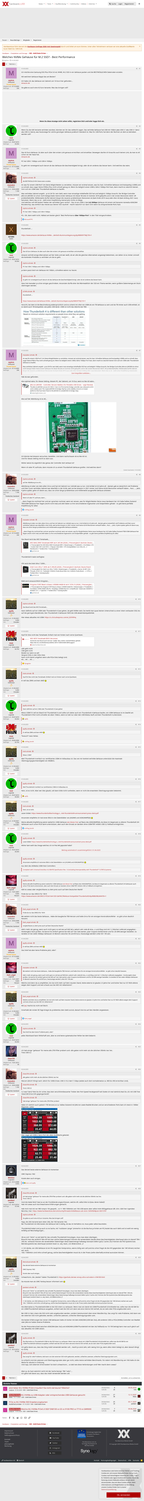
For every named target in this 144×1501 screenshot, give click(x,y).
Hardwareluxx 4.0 (9, 1460)
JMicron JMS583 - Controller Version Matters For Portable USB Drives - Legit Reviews (61, 385)
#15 (139, 747)
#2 (140, 126)
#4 (140, 173)
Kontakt (7, 1439)
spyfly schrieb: (27, 705)
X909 (134, 1411)
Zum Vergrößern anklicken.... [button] (81, 373)
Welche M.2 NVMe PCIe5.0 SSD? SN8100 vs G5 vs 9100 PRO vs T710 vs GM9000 (56, 1409)
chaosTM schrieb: (28, 1074)
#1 (140, 69)
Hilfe (129, 1460)
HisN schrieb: (27, 673)
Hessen (16, 896)
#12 (139, 669)
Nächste (12, 64)
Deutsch (21, 1460)
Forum (4, 40)
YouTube (55, 1438)
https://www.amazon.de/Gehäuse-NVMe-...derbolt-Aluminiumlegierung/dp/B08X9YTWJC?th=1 (56, 235)
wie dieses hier (72, 822)
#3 (140, 149)
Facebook (55, 1433)
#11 (139, 631)
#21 (139, 939)
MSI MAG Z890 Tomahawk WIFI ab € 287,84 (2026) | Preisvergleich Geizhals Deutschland (63, 543)
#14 (139, 724)
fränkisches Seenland (12, 195)
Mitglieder (26, 40)
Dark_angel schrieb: (29, 909)
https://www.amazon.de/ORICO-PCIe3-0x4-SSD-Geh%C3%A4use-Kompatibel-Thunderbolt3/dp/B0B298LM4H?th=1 (63, 896)
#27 (139, 1166)
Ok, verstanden (123, 1495)
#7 (140, 350)
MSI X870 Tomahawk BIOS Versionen (44, 638)
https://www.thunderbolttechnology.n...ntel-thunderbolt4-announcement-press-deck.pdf (65, 813)
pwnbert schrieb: (28, 1287)
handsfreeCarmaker (15, 1404)
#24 (139, 1024)
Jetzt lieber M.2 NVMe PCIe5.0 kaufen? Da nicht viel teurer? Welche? (39, 1388)
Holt (135, 1390)
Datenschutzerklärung (108, 1489)
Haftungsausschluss (12, 1435)
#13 (139, 701)
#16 (139, 779)
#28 (139, 1189)
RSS (53, 1453)
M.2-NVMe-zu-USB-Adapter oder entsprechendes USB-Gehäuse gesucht (53, 1395)
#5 (140, 225)
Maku (10, 1397)
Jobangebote (9, 1444)
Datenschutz (9, 1433)
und (31, 1183)
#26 (139, 1069)
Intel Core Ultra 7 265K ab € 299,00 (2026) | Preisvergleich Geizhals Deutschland (60, 567)
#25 (139, 1047)
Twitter (55, 1443)
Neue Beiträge (15, 40)
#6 (140, 243)
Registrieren (37, 40)
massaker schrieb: (29, 355)
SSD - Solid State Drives (30, 1390)
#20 (139, 905)
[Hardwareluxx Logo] (13, 4)
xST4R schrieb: (27, 291)
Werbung (7, 1446)
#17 (139, 802)
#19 (139, 876)
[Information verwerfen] (139, 46)
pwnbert (133, 1404)
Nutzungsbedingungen (108, 1460)
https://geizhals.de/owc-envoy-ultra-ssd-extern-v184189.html (82, 1277)
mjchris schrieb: (28, 178)
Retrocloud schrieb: (29, 1262)
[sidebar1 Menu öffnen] (139, 4)
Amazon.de (25, 83)
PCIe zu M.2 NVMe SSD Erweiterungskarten (28, 1402)
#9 (140, 515)
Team (6, 1442)
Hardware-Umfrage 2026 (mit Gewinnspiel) (44, 46)
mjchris (6, 60)
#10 (139, 599)
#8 (140, 475)
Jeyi (25, 1006)
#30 (139, 1334)
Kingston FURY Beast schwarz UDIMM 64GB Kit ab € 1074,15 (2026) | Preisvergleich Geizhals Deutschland (70, 584)
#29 (139, 1257)
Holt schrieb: (27, 751)
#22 (139, 963)
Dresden (16, 622)
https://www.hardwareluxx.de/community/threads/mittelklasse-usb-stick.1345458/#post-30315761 (70, 1211)
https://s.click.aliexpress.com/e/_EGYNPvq (60, 617)
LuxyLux (11, 1390)
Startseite (136, 1460)
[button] (44, 4)
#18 (139, 834)
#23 (139, 992)
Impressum (8, 1431)
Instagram (56, 1448)
